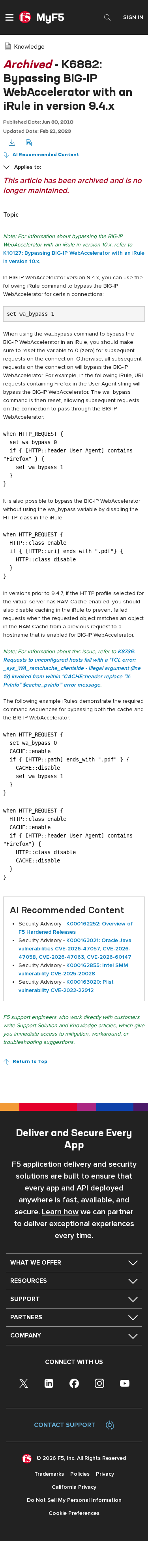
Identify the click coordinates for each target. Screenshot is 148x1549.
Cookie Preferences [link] (74, 1513)
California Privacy (74, 1487)
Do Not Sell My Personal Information (74, 1500)
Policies (80, 1474)
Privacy (105, 1474)
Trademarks (49, 1474)
